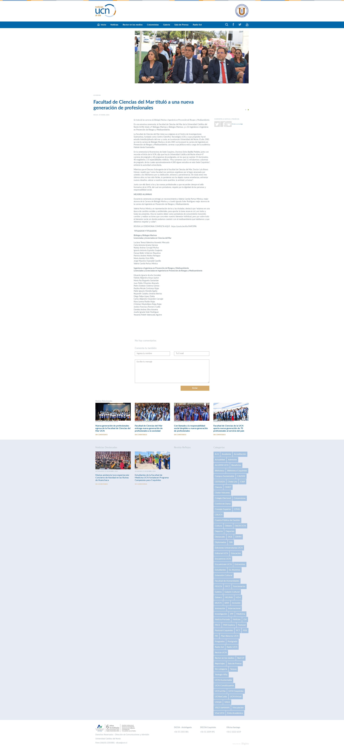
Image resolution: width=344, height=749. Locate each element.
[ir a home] (105, 10)
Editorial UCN (221, 553)
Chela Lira (232, 482)
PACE (217, 625)
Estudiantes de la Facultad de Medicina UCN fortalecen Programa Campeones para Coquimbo (152, 477)
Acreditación (240, 454)
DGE (230, 537)
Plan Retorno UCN (229, 636)
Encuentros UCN (223, 559)
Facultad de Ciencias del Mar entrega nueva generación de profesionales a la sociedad (149, 428)
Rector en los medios (133, 25)
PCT (238, 630)
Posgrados (220, 641)
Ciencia (218, 487)
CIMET (228, 487)
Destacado (220, 537)
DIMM (238, 537)
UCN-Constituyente (224, 685)
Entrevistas (240, 564)
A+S (217, 454)
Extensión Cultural (223, 575)
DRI (231, 542)
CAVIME (241, 476)
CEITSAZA (220, 482)
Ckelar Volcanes (222, 493)
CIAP (242, 482)
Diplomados (220, 542)
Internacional (234, 608)
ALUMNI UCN (221, 465)
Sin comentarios (101, 434)
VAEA (227, 702)
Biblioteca (219, 471)
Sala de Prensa (181, 25)
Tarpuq (233, 669)
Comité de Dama (223, 504)
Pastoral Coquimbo (224, 630)
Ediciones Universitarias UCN (229, 548)
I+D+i (238, 597)
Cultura (218, 526)
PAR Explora (229, 625)
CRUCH (218, 515)
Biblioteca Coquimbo (237, 471)
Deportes (230, 531)
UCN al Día (220, 691)
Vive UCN (219, 713)
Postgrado (232, 641)
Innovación (220, 608)
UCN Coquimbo (235, 691)
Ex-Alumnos (234, 570)
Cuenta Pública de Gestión (227, 520)
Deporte (219, 531)
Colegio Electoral (223, 498)
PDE (245, 630)
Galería (166, 25)
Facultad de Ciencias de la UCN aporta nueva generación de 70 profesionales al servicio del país (228, 428)
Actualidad (220, 460)
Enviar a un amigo (237, 124)
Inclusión (236, 603)
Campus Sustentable (224, 476)
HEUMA (229, 597)
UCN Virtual (235, 697)
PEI (216, 636)
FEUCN (218, 586)
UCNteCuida (221, 697)
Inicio (103, 25)
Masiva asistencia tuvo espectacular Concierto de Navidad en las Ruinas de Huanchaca (112, 477)
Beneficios (236, 465)
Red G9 (240, 658)
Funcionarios (239, 586)
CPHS (237, 509)
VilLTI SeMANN (222, 708)
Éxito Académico (235, 713)
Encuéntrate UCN (223, 564)
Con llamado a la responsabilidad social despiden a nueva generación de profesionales (191, 428)
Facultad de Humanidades (227, 581)
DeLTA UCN (240, 526)
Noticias (114, 25)
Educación (236, 553)
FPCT (227, 586)
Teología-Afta (221, 674)
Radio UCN (232, 647)
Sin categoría (221, 669)
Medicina (240, 614)
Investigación (221, 614)
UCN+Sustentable (223, 680)
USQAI (218, 702)
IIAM (227, 603)
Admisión (232, 460)
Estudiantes (220, 570)
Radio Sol (197, 25)
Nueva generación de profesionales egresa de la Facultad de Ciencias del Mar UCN (112, 428)
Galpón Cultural (232, 592)
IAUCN (218, 603)
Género (218, 597)
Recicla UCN (221, 652)
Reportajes (220, 663)
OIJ (245, 619)
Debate (228, 526)
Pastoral (242, 625)
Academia (226, 454)
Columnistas (153, 25)
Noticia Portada (222, 619)
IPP (231, 614)
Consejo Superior (223, 509)
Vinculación (238, 708)
